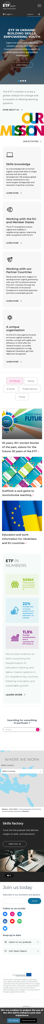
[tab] (14, 380)
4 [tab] (25, 81)
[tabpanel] (22, 50)
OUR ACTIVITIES (30, 141)
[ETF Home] (22, 6)
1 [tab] (18, 81)
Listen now (13, 844)
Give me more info (28, 1020)
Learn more (22, 65)
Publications (30, 388)
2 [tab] (21, 81)
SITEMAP (26, 1006)
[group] (22, 778)
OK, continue (13, 1020)
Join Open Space (18, 951)
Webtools (5, 809)
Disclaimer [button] (25, 811)
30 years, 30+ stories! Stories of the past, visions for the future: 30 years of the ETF (20, 447)
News (31, 381)
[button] (41, 778)
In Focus (15, 381)
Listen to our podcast (20, 942)
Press (22, 396)
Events (11, 388)
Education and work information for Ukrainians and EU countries (19, 539)
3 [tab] (23, 81)
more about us (11, 110)
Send (34, 901)
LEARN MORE (12, 193)
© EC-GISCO (13, 809)
